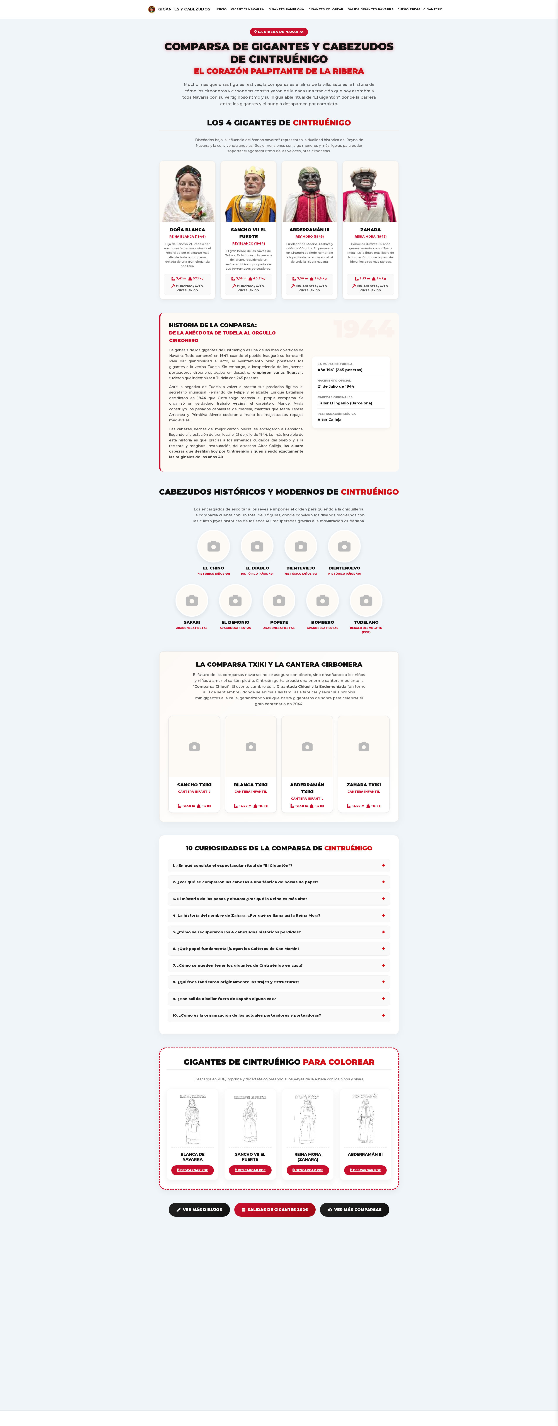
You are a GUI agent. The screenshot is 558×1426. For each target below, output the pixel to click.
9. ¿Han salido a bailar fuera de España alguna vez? (224, 999)
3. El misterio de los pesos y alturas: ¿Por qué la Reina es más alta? (240, 899)
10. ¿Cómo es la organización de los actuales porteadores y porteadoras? (247, 1015)
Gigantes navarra (247, 9)
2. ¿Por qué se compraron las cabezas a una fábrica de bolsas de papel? (245, 882)
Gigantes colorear (326, 9)
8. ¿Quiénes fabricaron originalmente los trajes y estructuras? (236, 982)
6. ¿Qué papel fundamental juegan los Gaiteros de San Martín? (236, 948)
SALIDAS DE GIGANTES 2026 (277, 1209)
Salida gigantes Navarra (371, 9)
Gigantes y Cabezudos (184, 9)
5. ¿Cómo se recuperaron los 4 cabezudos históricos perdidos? (237, 932)
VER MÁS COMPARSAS (358, 1209)
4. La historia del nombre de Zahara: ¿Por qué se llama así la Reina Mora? (246, 915)
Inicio (222, 9)
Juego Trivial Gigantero (420, 9)
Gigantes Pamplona (286, 9)
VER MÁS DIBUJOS (202, 1209)
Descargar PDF (193, 1170)
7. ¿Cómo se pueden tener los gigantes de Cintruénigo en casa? (238, 965)
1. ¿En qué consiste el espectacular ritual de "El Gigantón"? (232, 865)
